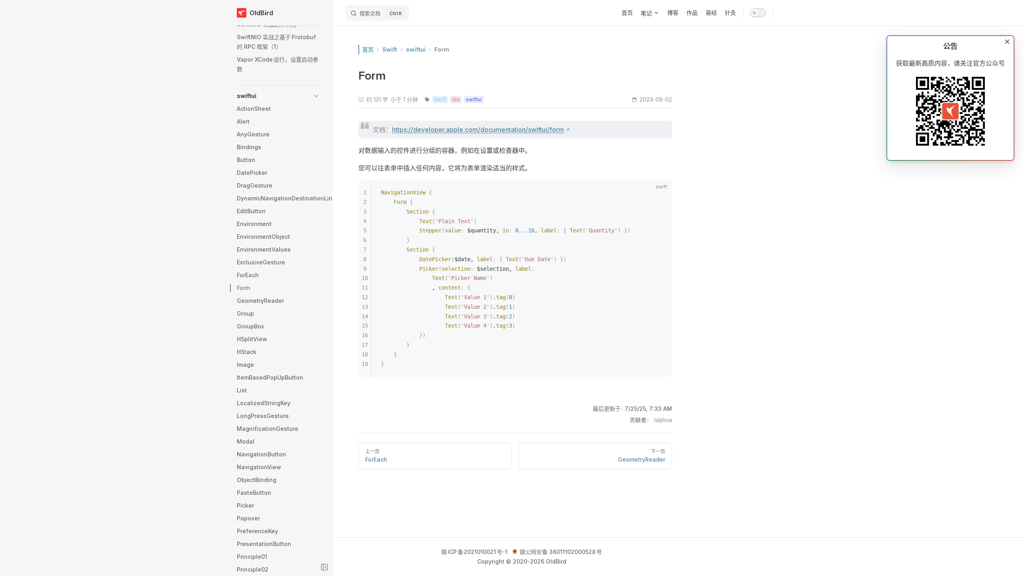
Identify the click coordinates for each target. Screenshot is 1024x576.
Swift (389, 49)
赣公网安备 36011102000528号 (560, 551)
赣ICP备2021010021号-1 (474, 551)
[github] (783, 13)
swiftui (416, 49)
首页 (368, 49)
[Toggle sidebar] (324, 567)
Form (441, 49)
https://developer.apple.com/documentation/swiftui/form (478, 130)
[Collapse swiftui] (316, 96)
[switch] (758, 12)
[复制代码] (661, 191)
